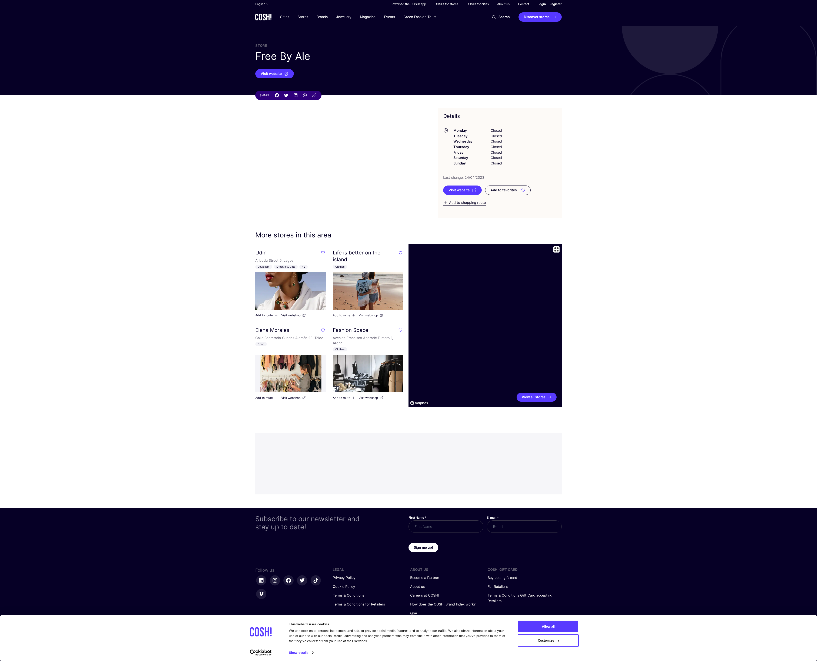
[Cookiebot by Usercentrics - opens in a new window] (260, 653)
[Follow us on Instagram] (275, 580)
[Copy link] (314, 95)
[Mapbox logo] (419, 403)
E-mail (493, 517)
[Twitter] (286, 95)
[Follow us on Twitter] (302, 580)
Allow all (548, 626)
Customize (546, 640)
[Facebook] (276, 95)
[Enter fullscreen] (556, 249)
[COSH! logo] (263, 16)
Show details (298, 652)
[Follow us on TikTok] (316, 580)
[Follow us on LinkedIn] (261, 580)
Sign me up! (423, 547)
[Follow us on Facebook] (288, 580)
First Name (417, 517)
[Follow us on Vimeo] (261, 594)
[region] (485, 325)
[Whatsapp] (305, 95)
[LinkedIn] (295, 95)
